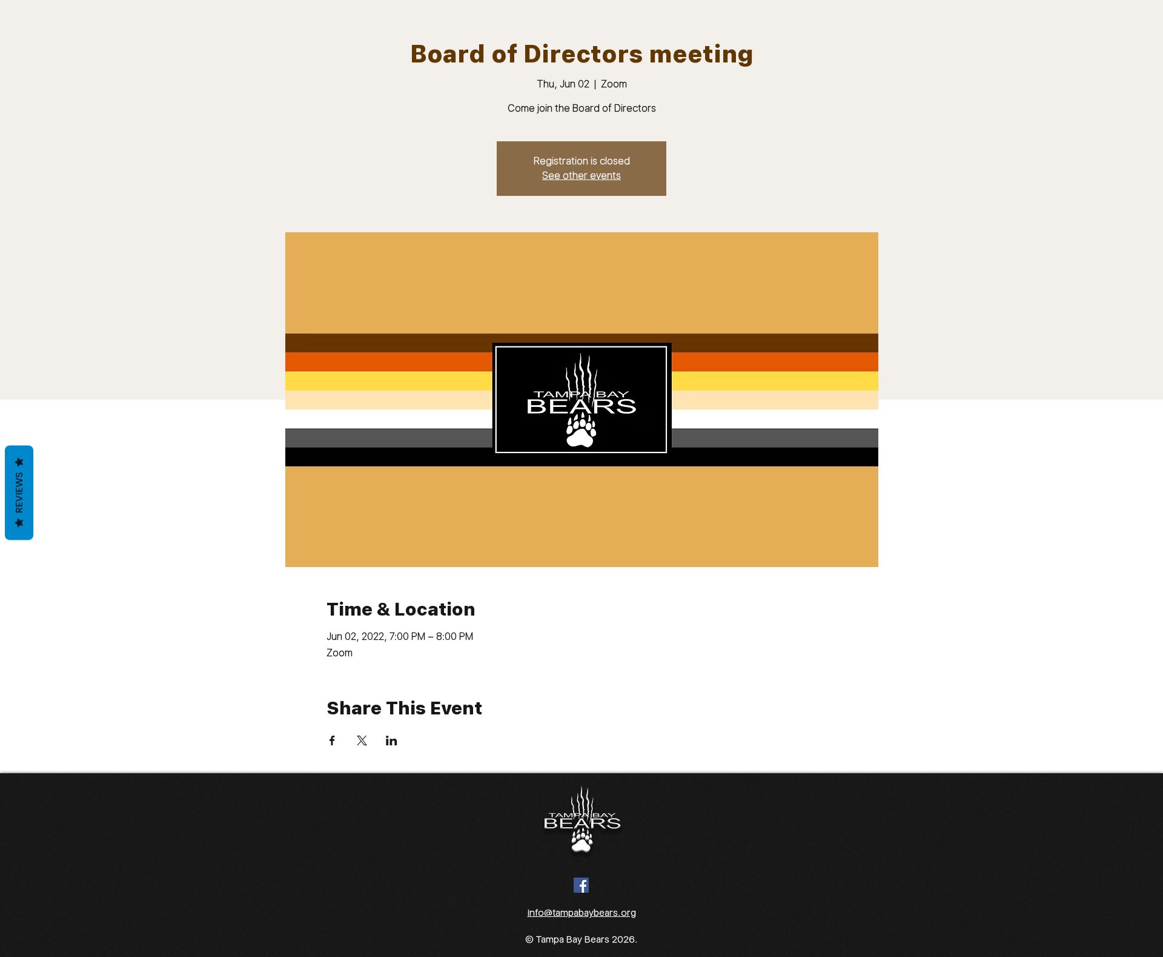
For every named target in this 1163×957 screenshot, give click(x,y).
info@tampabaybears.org (582, 912)
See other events (581, 175)
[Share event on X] (362, 740)
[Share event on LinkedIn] (391, 740)
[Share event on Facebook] (332, 740)
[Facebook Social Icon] (581, 885)
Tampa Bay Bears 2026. (587, 939)
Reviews (19, 493)
